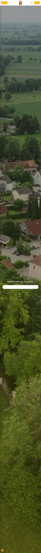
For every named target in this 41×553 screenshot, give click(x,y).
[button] (4, 2)
